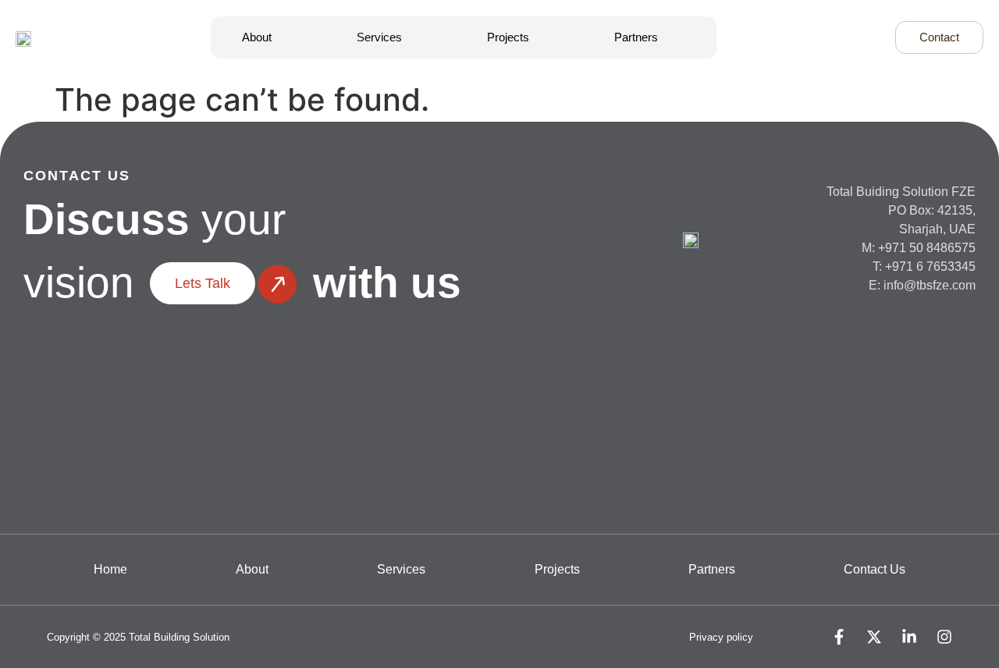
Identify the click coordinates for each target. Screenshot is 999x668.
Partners (636, 37)
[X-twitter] (874, 637)
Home (110, 569)
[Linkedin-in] (909, 637)
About (257, 37)
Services (379, 37)
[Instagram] (944, 637)
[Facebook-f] (839, 637)
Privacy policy (721, 637)
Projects (508, 37)
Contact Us (874, 569)
